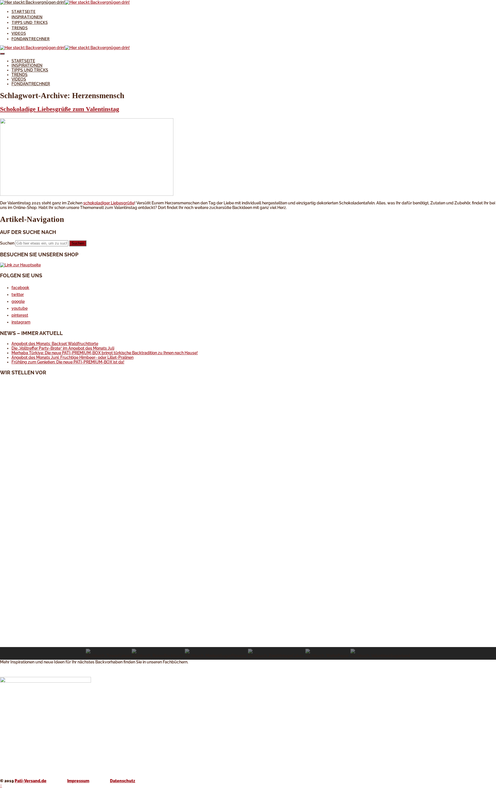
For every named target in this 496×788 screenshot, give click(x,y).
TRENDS (19, 27)
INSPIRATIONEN (26, 17)
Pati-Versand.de (30, 781)
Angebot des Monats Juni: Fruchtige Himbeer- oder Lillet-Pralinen (72, 357)
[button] (248, 633)
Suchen (7, 243)
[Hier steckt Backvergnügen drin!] (32, 2)
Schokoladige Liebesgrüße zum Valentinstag (59, 109)
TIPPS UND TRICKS (29, 22)
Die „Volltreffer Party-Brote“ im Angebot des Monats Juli (62, 348)
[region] (248, 520)
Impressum (78, 781)
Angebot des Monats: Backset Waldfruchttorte (54, 343)
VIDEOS (18, 33)
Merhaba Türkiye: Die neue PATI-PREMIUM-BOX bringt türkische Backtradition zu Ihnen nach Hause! (104, 353)
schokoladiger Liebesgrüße (108, 203)
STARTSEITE (23, 11)
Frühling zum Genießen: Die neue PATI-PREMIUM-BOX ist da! (67, 362)
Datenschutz (122, 781)
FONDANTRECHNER (30, 38)
